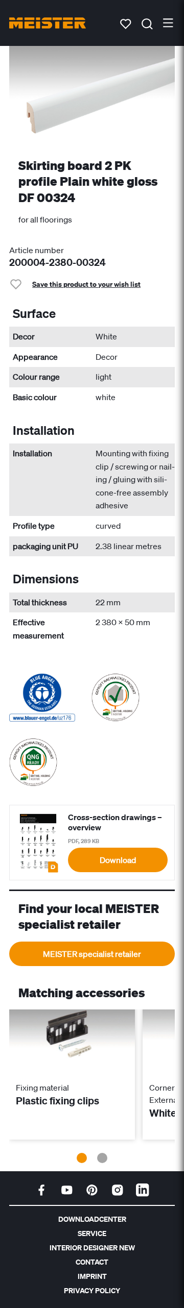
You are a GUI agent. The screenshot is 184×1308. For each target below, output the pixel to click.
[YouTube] (67, 1190)
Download (118, 860)
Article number (36, 250)
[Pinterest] (92, 1190)
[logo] (47, 23)
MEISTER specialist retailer (92, 954)
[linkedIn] (142, 1190)
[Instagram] (117, 1190)
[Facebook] (41, 1190)
